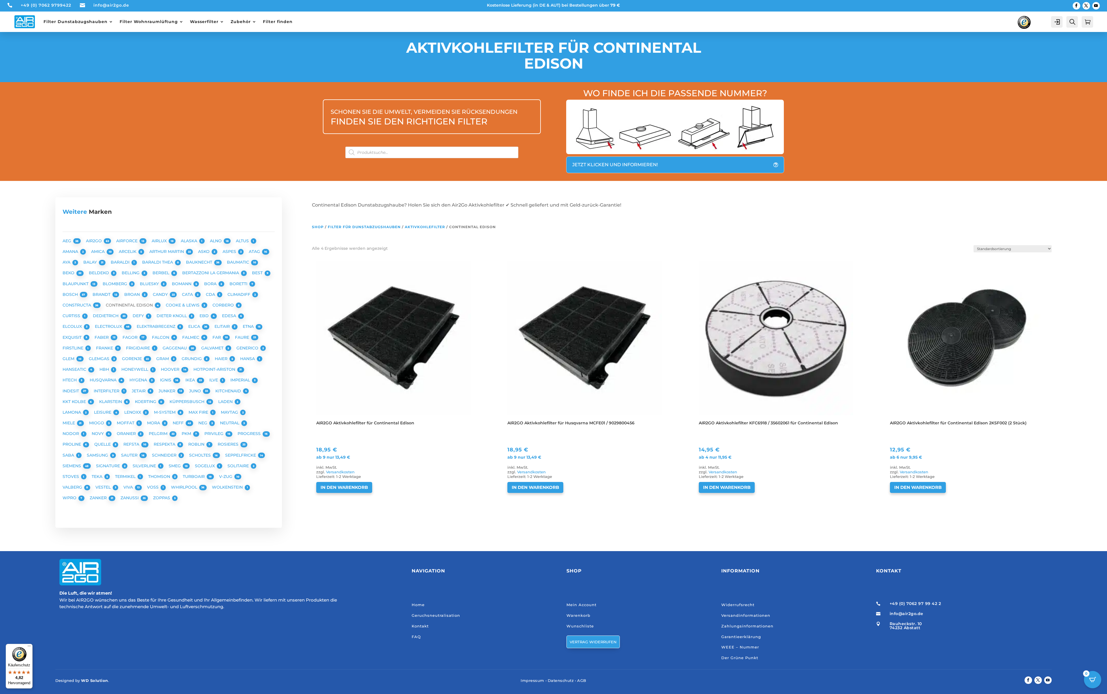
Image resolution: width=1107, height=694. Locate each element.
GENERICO (247, 348)
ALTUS (243, 240)
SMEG (175, 465)
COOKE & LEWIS (183, 305)
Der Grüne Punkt (739, 657)
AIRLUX (160, 240)
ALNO (216, 240)
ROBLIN (197, 444)
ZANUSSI (130, 497)
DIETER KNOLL (172, 315)
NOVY (98, 433)
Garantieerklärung (741, 636)
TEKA (97, 476)
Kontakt (420, 626)
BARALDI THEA (158, 262)
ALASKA (189, 240)
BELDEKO (99, 272)
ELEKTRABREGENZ (156, 326)
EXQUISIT (73, 337)
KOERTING (146, 401)
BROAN (132, 294)
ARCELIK (128, 251)
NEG (203, 423)
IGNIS (166, 380)
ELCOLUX (73, 326)
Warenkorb (578, 615)
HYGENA (138, 380)
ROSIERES (229, 444)
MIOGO (97, 423)
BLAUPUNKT (76, 283)
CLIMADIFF (239, 294)
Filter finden (278, 21)
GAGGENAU (175, 348)
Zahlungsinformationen (747, 626)
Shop (318, 227)
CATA (188, 294)
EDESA (229, 315)
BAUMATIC (238, 262)
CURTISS (72, 315)
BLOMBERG (115, 283)
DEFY (139, 315)
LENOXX (133, 412)
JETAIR (139, 391)
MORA (154, 423)
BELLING (131, 272)
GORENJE (132, 358)
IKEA (190, 380)
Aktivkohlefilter (425, 227)
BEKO (69, 272)
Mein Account (581, 604)
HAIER (222, 358)
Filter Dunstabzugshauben (76, 21)
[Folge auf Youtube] (1096, 6)
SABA (69, 455)
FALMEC (191, 337)
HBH (104, 369)
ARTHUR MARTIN (167, 251)
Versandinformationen (745, 615)
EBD (204, 315)
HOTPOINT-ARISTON (214, 369)
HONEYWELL (135, 369)
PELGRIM (159, 433)
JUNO (195, 391)
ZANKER (99, 497)
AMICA (98, 251)
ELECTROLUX (109, 326)
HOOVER (170, 369)
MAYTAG (230, 412)
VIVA (128, 487)
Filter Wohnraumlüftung (149, 21)
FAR (217, 337)
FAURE (242, 337)
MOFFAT (126, 423)
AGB (581, 680)
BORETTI (238, 283)
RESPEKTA (165, 444)
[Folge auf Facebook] (1076, 6)
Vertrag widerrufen (593, 642)
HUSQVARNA (104, 380)
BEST (258, 272)
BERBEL (161, 272)
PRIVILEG (214, 433)
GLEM (69, 358)
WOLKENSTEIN (228, 487)
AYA (67, 262)
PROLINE (72, 444)
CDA (211, 294)
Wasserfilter (204, 21)
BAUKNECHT (199, 262)
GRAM (163, 358)
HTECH (70, 380)
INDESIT (71, 391)
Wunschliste (580, 626)
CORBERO (223, 305)
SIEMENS (72, 465)
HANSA (248, 358)
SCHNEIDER (165, 455)
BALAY (90, 262)
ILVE (214, 380)
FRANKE (105, 348)
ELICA (194, 326)
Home (418, 604)
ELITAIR (222, 326)
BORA (211, 283)
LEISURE (103, 412)
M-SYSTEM (165, 412)
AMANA (71, 251)
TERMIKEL (126, 476)
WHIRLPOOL (184, 487)
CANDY (161, 294)
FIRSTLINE (73, 348)
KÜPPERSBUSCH (188, 401)
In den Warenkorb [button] (344, 487)
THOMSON (159, 476)
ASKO (204, 251)
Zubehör (241, 21)
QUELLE (103, 444)
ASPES (230, 251)
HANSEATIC (75, 369)
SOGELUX (205, 465)
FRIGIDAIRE (138, 348)
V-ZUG (226, 476)
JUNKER (167, 391)
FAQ (416, 636)
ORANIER (127, 433)
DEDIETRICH (106, 315)
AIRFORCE (127, 240)
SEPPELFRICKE (241, 455)
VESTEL (103, 487)
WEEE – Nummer (740, 647)
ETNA (249, 326)
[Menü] (29, 647)
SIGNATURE (108, 465)
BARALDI (121, 262)
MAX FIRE (199, 412)
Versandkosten (340, 472)
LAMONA (72, 412)
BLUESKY (150, 283)
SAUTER (130, 455)
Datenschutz (561, 680)
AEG (67, 240)
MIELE (69, 423)
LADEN (226, 401)
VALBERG (73, 487)
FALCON (161, 337)
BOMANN (182, 283)
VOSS (153, 487)
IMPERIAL (240, 380)
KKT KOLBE (75, 401)
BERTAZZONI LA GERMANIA (211, 272)
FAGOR (131, 337)
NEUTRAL (230, 423)
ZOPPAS (162, 497)
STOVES (71, 476)
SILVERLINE (145, 465)
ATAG (255, 251)
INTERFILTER (107, 391)
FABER (102, 337)
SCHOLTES (200, 455)
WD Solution (94, 680)
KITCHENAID (228, 391)
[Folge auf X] (1086, 6)
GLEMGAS (99, 358)
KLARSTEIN (111, 401)
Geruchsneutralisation (436, 615)
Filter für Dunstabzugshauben (364, 227)
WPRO (70, 497)
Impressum (532, 680)
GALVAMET (213, 348)
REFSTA (131, 444)
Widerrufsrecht (737, 604)
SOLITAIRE (238, 465)
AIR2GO (94, 240)
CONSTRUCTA (77, 305)
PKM (187, 433)
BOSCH (71, 294)
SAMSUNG (98, 455)
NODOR (71, 433)
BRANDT (102, 294)
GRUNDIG (192, 358)
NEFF (179, 423)
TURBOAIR (194, 476)
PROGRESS (250, 433)
